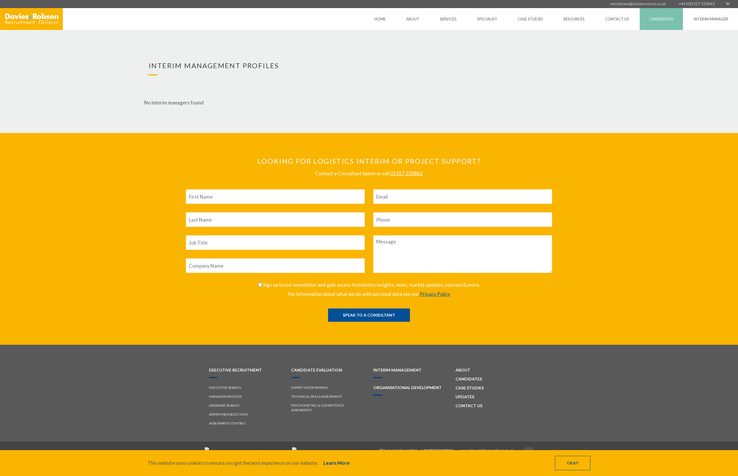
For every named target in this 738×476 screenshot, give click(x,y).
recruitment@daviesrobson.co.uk (638, 3)
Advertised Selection (228, 414)
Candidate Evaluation (316, 370)
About (412, 19)
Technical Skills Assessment (316, 396)
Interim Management (397, 370)
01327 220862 (406, 173)
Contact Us (617, 19)
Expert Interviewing (309, 387)
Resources (574, 19)
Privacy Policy (435, 294)
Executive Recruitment (235, 370)
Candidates (661, 19)
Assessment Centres (227, 423)
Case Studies (530, 19)
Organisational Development (407, 387)
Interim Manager (711, 19)
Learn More (336, 463)
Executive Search (225, 387)
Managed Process (225, 396)
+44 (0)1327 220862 (697, 3)
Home (380, 19)
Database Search (224, 405)
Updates (464, 396)
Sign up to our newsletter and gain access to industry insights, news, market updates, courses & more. (371, 285)
